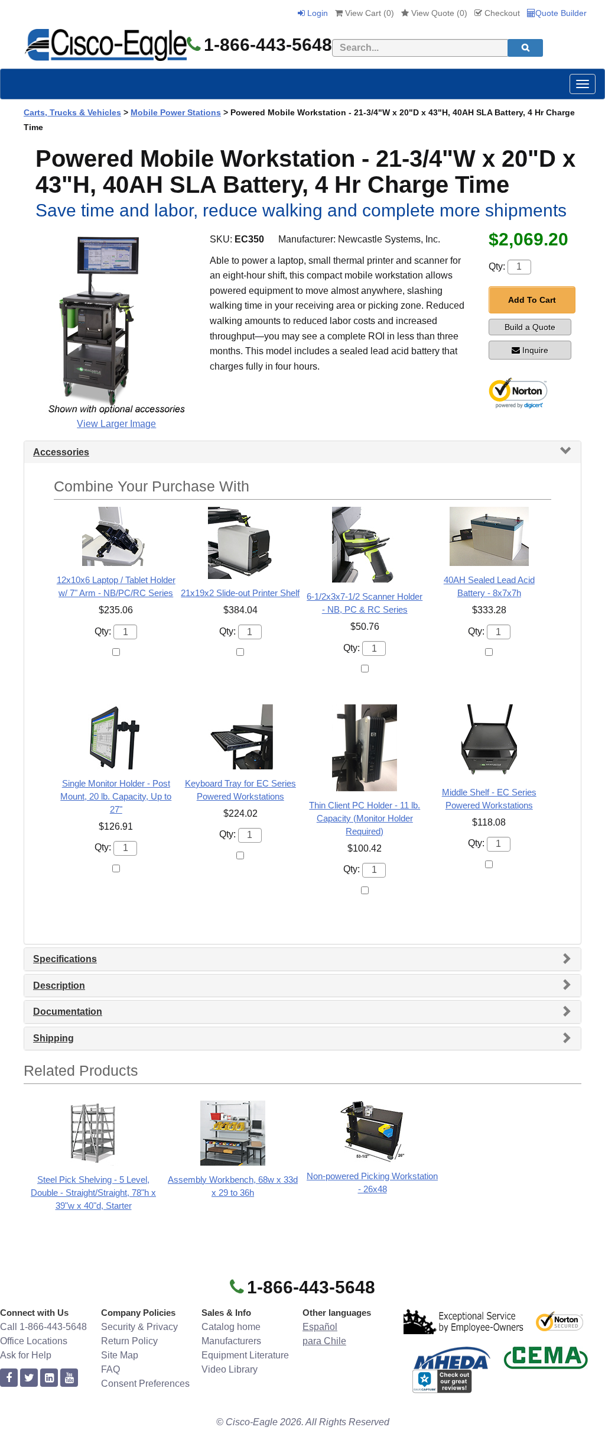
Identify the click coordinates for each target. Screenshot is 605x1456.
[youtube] (69, 1378)
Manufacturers (231, 1341)
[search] (525, 48)
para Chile (324, 1341)
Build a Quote (530, 327)
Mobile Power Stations (176, 112)
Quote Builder (561, 13)
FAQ (110, 1369)
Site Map (119, 1355)
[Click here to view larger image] (116, 323)
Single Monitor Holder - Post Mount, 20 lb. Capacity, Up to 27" (115, 796)
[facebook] (9, 1378)
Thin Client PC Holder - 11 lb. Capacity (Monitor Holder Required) (364, 818)
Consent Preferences (145, 1384)
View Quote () (438, 13)
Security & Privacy (139, 1327)
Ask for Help (25, 1355)
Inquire (535, 350)
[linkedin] (49, 1378)
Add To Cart (532, 300)
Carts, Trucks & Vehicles (72, 112)
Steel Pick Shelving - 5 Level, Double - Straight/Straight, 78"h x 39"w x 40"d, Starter (93, 1192)
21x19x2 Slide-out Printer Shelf (240, 593)
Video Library (229, 1369)
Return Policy (129, 1341)
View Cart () (368, 13)
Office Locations (33, 1341)
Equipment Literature (245, 1355)
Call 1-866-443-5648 (43, 1327)
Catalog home (231, 1327)
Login (316, 13)
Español (319, 1327)
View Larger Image (116, 424)
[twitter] (29, 1378)
